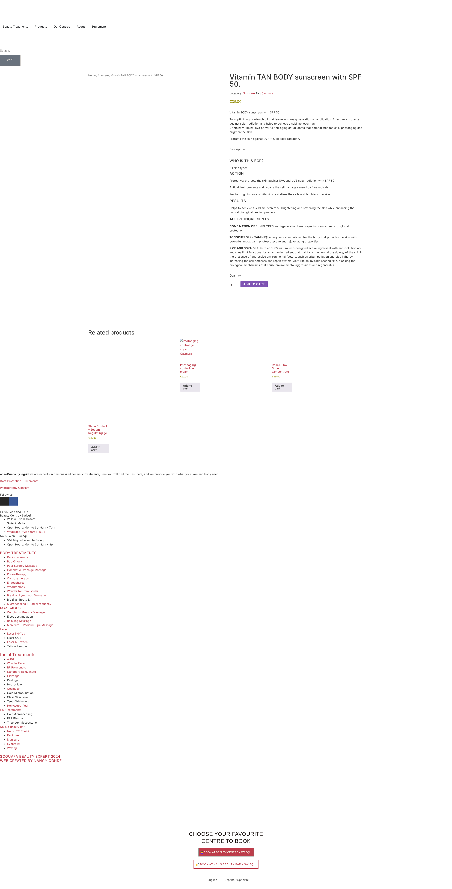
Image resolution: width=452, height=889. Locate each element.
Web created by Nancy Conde (31, 761)
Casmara (267, 93)
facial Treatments (17, 654)
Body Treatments (18, 553)
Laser (3, 629)
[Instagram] (4, 501)
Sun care (103, 75)
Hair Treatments (10, 710)
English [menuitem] (212, 880)
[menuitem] (4, 42)
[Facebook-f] (13, 501)
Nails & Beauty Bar (12, 727)
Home (92, 75)
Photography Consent (14, 487)
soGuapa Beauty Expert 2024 (30, 756)
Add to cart (254, 284)
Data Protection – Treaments (19, 481)
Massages (10, 608)
